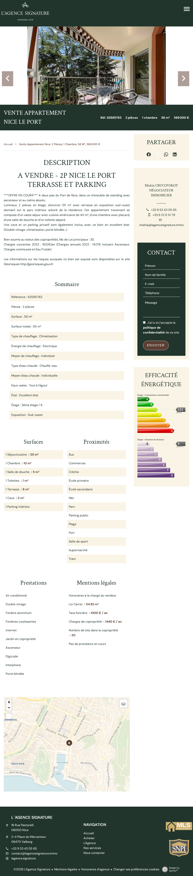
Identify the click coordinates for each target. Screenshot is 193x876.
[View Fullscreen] (9, 716)
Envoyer (156, 345)
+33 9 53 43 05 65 (164, 210)
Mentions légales (65, 869)
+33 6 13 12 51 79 (164, 215)
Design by (174, 869)
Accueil (8, 144)
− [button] (9, 707)
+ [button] (9, 702)
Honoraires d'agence (95, 869)
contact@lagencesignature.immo (34, 853)
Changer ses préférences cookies (136, 869)
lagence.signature (23, 858)
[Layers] (123, 703)
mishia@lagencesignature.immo (161, 225)
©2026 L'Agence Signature (32, 869)
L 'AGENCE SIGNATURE (31, 817)
